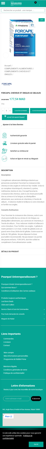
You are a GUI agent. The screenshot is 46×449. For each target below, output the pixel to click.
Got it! (36, 444)
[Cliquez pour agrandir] (5, 55)
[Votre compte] (43, 3)
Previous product (36, 70)
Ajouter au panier (21, 110)
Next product (43, 70)
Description (7, 170)
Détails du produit (10, 251)
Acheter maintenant (14, 116)
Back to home (39, 70)
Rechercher (42, 10)
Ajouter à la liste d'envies (13, 125)
